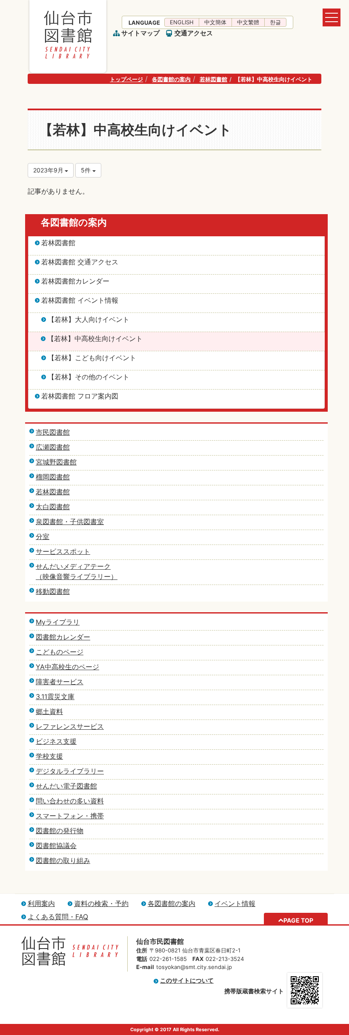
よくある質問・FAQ (58, 916)
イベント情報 (235, 903)
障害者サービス (59, 681)
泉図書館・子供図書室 (70, 521)
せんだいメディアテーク (73, 566)
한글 (275, 22)
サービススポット (63, 551)
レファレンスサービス (70, 726)
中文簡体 (215, 22)
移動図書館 (53, 591)
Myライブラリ (58, 622)
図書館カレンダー (63, 637)
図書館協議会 (56, 845)
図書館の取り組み (63, 860)
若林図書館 (213, 79)
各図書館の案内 (171, 79)
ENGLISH (182, 22)
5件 (86, 170)
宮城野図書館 (56, 462)
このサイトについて (187, 980)
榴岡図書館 (53, 477)
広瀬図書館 (53, 447)
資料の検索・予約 (101, 903)
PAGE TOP (298, 920)
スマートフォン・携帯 (70, 815)
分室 (42, 536)
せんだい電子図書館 (66, 786)
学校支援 (49, 756)
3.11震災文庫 (55, 696)
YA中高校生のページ (67, 666)
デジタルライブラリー (70, 771)
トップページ (126, 79)
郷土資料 (49, 711)
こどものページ (59, 652)
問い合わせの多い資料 (70, 801)
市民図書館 (53, 432)
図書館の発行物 (59, 830)
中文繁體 (248, 22)
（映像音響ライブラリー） (76, 576)
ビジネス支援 (56, 741)
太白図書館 (53, 506)
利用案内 (41, 903)
